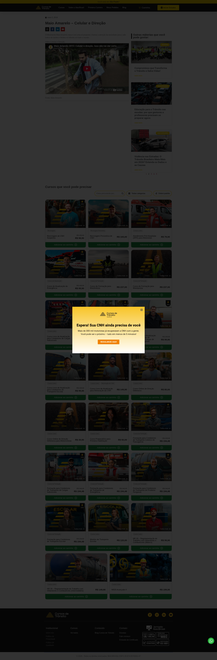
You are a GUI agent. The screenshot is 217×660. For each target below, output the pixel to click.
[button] (141, 310)
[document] (108, 330)
